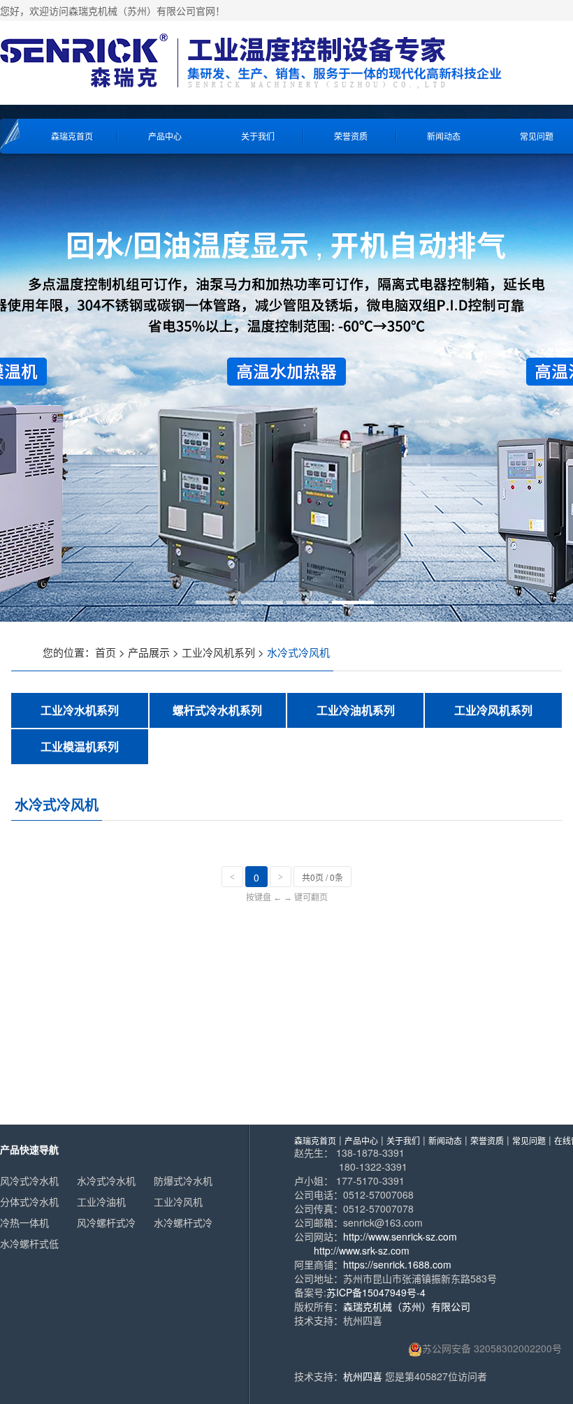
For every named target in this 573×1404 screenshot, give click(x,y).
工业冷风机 (178, 1201)
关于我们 (258, 136)
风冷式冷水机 (29, 1180)
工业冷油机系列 (356, 710)
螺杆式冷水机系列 (217, 710)
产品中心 (165, 136)
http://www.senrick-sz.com (400, 1236)
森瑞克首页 (72, 136)
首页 (105, 652)
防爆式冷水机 (183, 1180)
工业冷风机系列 (218, 652)
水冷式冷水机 (106, 1180)
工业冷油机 (101, 1201)
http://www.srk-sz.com (361, 1250)
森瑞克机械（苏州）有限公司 (406, 1306)
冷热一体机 (24, 1222)
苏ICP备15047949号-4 (376, 1292)
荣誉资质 (351, 136)
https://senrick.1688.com (397, 1264)
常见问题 (529, 1140)
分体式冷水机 (29, 1201)
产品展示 (149, 652)
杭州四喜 (362, 1376)
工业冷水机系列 (80, 710)
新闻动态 (443, 136)
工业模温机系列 (80, 746)
